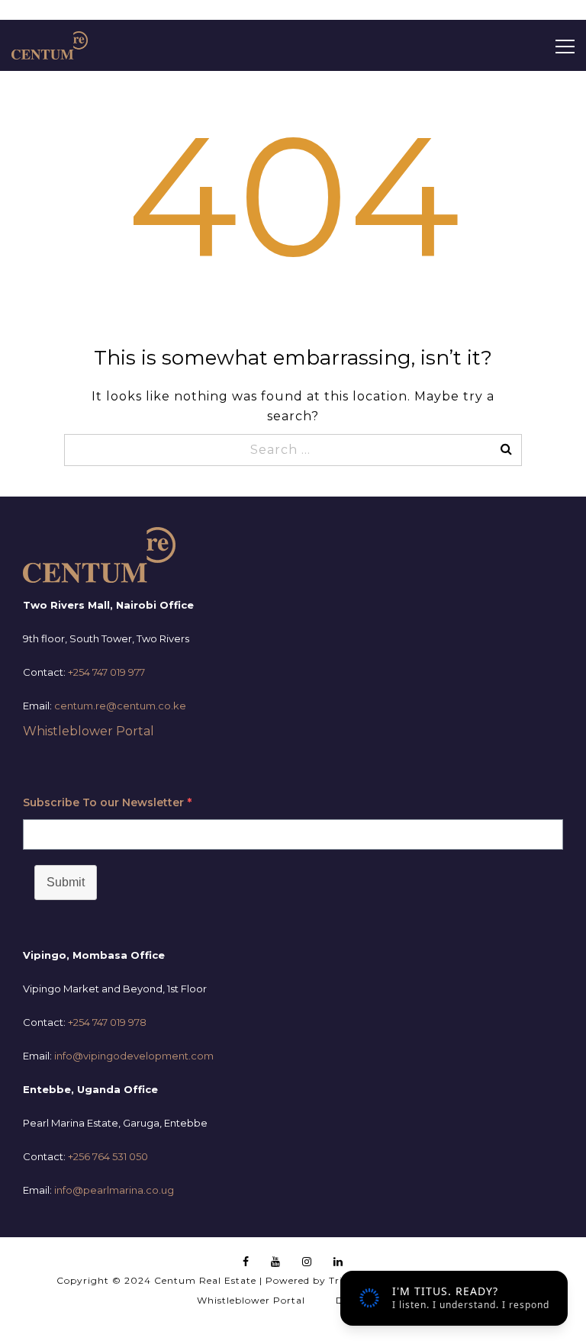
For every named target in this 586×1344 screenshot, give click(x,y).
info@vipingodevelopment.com (134, 1056)
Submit (66, 882)
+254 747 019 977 (106, 672)
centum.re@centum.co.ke (120, 705)
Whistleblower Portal (88, 731)
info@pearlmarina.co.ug (114, 1190)
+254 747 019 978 (107, 1022)
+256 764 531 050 (108, 1156)
